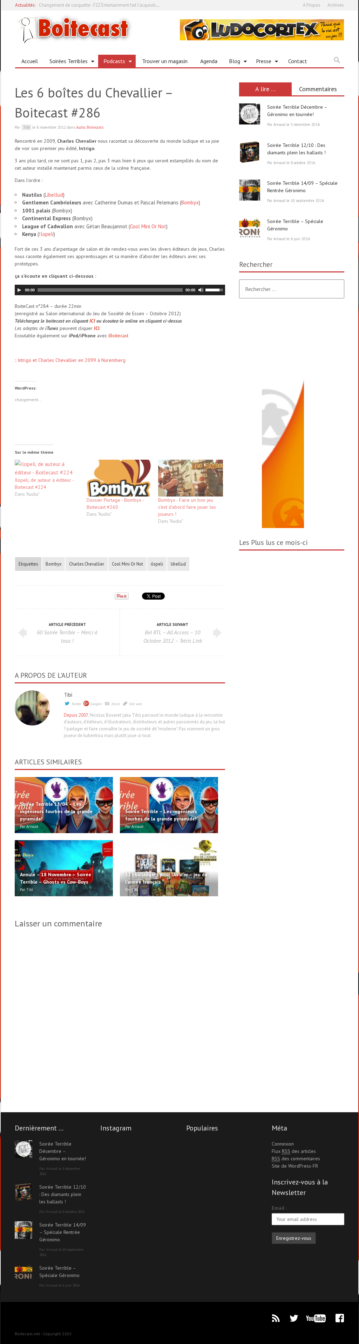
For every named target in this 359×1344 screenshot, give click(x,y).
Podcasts (111, 62)
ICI (92, 321)
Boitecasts (95, 127)
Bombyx (190, 202)
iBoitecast (118, 335)
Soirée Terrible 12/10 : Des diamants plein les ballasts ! (62, 1194)
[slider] (215, 289)
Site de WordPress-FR (295, 1166)
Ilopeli (46, 234)
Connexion (283, 1144)
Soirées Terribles (66, 62)
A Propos (311, 5)
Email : (279, 1208)
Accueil (29, 61)
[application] (120, 290)
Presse (261, 62)
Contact (297, 61)
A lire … (265, 89)
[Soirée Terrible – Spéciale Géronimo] (249, 228)
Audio (80, 127)
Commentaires (318, 89)
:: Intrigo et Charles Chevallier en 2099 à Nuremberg (70, 360)
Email (115, 704)
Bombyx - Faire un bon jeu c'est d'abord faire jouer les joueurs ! (187, 507)
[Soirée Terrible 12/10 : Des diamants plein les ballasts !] (249, 152)
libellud (178, 564)
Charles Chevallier (86, 564)
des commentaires (296, 1158)
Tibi (68, 694)
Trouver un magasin (165, 61)
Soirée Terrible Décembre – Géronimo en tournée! (62, 1151)
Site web (135, 704)
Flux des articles (294, 1151)
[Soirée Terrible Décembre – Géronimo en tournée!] (249, 113)
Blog (232, 62)
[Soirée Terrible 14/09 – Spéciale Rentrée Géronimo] (249, 190)
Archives (335, 5)
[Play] (19, 290)
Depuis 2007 (76, 715)
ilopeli (157, 564)
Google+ (96, 704)
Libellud (54, 194)
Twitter (76, 704)
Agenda (208, 61)
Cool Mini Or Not (148, 226)
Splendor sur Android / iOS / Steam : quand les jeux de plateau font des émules (116, 5)
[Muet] (201, 290)
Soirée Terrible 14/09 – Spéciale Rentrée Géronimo (62, 1232)
